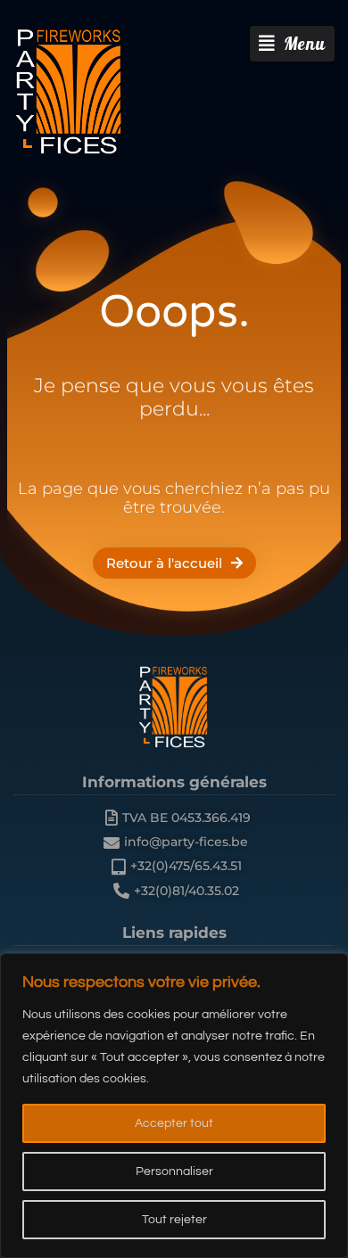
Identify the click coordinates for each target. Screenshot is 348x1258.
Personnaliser (174, 1171)
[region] (174, 1105)
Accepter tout (174, 1123)
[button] (292, 44)
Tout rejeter (174, 1219)
